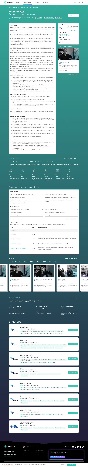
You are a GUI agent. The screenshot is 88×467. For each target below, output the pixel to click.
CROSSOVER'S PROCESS (70, 158)
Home (10, 7)
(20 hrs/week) (31, 425)
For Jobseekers (27, 2)
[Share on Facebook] (62, 35)
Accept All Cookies (71, 464)
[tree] (26, 198)
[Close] (86, 464)
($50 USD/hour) (31, 14)
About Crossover (26, 450)
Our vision (73, 297)
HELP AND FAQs (9, 456)
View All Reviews (71, 258)
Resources (45, 2)
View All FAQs (71, 219)
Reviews (37, 2)
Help (75, 2)
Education (23, 7)
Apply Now (72, 15)
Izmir (31, 7)
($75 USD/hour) (34, 329)
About (17, 2)
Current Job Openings (40, 452)
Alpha (32, 224)
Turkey (27, 7)
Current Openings (16, 7)
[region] (44, 465)
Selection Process (39, 450)
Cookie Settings (62, 464)
